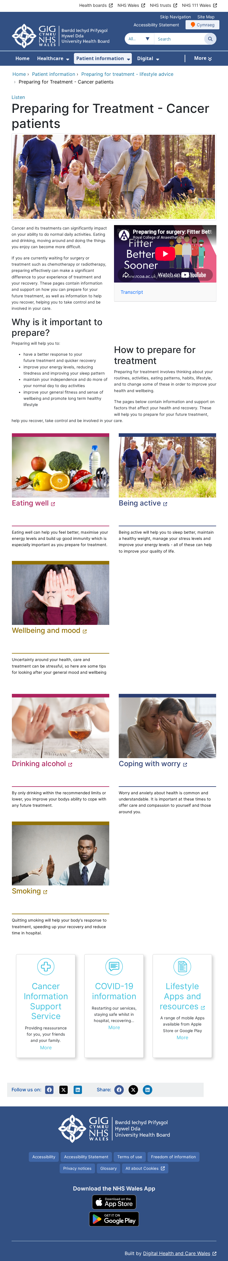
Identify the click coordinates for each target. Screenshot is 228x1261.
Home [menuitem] (22, 58)
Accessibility (43, 1156)
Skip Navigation (175, 16)
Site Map (206, 16)
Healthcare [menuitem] (50, 58)
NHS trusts (160, 5)
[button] (49, 1090)
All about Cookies (142, 1168)
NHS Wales (128, 5)
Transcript (132, 292)
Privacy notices (77, 1168)
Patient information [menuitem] (100, 58)
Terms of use (129, 1156)
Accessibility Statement (156, 24)
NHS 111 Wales (196, 5)
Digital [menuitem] (145, 58)
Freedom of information (173, 1156)
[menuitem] (67, 59)
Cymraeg (206, 24)
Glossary (108, 1168)
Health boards (93, 5)
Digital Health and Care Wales (176, 1253)
